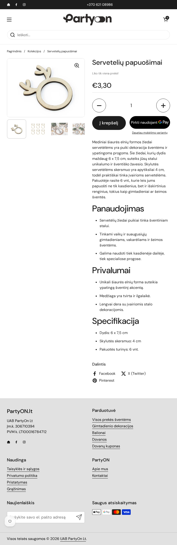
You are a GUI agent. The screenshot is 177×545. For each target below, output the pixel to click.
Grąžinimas (16, 488)
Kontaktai (100, 475)
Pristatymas (17, 482)
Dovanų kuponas (106, 446)
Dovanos (99, 439)
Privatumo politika (22, 475)
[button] (165, 19)
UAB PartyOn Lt (73, 538)
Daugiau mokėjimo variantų (150, 133)
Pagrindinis (14, 51)
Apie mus (100, 468)
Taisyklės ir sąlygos (23, 468)
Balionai (99, 432)
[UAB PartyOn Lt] (87, 19)
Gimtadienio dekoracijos (112, 426)
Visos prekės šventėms (111, 419)
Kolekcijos (34, 51)
